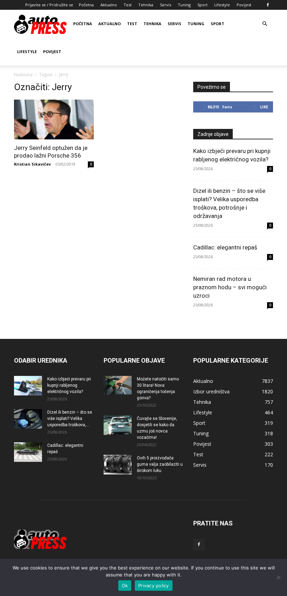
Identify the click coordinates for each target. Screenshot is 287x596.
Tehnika (145, 4)
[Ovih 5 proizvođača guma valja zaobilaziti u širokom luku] (118, 464)
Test (128, 4)
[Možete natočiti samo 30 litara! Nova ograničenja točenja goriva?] (118, 385)
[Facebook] (267, 5)
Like (264, 106)
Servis (165, 4)
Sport (202, 4)
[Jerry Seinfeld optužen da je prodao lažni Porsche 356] (54, 119)
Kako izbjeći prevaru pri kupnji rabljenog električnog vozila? (69, 385)
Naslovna (23, 75)
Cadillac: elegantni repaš (225, 247)
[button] (264, 24)
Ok (125, 585)
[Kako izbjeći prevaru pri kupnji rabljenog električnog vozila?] (28, 385)
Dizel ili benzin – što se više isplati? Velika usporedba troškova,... (69, 418)
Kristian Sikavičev (32, 164)
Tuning (184, 4)
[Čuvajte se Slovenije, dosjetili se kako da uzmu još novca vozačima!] (118, 425)
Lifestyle (222, 4)
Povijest (244, 4)
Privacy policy (153, 585)
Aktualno (108, 4)
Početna (86, 4)
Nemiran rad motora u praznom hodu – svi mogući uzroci (230, 287)
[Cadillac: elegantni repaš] (28, 452)
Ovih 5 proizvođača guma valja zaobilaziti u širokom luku (160, 464)
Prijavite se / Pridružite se (49, 4)
